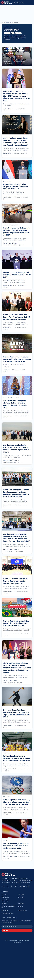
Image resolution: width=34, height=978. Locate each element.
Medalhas (21, 903)
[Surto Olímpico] (6, 2)
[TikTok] (3, 886)
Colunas (20, 906)
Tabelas (4, 903)
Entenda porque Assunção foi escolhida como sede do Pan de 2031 (17, 274)
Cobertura (21, 897)
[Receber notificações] (14, 2)
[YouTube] (7, 886)
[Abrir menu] (22, 2)
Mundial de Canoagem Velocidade (5, 899)
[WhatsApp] (24, 886)
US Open (21, 894)
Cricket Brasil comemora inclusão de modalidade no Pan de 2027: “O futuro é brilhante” (16, 758)
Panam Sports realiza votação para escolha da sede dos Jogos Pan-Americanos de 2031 (17, 359)
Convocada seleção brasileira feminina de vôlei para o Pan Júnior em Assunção (15, 846)
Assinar (5, 930)
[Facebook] (15, 886)
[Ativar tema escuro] (18, 2)
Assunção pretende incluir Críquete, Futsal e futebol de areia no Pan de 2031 (15, 186)
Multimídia (5, 910)
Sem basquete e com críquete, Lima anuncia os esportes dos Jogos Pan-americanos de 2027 (17, 802)
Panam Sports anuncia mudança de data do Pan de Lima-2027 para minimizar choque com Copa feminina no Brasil (16, 96)
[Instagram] (20, 886)
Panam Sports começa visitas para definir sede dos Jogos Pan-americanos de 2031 (16, 623)
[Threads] (28, 886)
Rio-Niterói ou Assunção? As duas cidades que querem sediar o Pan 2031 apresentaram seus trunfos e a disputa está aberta (17, 667)
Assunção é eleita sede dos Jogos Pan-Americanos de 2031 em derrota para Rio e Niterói (16, 317)
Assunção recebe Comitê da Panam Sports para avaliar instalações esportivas (15, 581)
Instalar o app (22, 910)
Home (3, 22)
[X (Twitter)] (11, 886)
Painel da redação (7, 913)
